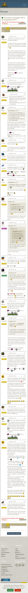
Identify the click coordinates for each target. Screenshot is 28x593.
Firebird (4, 272)
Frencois (4, 505)
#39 (24, 441)
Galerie (3, 556)
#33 (24, 301)
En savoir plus (20, 588)
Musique (17, 552)
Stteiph (3, 143)
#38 (24, 418)
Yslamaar (4, 260)
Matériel (3, 554)
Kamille (3, 225)
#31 (24, 257)
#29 (24, 198)
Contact (3, 573)
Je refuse (18, 590)
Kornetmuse (4, 39)
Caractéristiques (5, 552)
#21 (24, 36)
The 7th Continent (11, 22)
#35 (24, 353)
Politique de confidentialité (5, 570)
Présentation (4, 549)
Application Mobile (20, 558)
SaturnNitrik (11, 182)
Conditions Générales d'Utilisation (6, 567)
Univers (3, 550)
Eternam (3, 156)
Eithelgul (4, 356)
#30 (24, 222)
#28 (24, 179)
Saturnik (4, 168)
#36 (24, 375)
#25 (24, 140)
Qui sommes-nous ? (6, 564)
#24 (24, 107)
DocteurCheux (5, 97)
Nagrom (3, 83)
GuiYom (3, 182)
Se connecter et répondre (14, 533)
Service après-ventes (6, 575)
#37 (24, 406)
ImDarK (3, 110)
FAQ (16, 549)
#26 (24, 153)
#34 (24, 317)
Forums (4, 22)
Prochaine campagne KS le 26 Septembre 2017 (13, 18)
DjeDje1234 (4, 321)
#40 (24, 501)
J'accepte (10, 590)
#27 (24, 164)
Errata (16, 556)
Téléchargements (19, 554)
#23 (24, 94)
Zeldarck (4, 201)
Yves (3, 379)
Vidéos (17, 550)
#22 (24, 80)
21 (5, 31)
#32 (24, 269)
